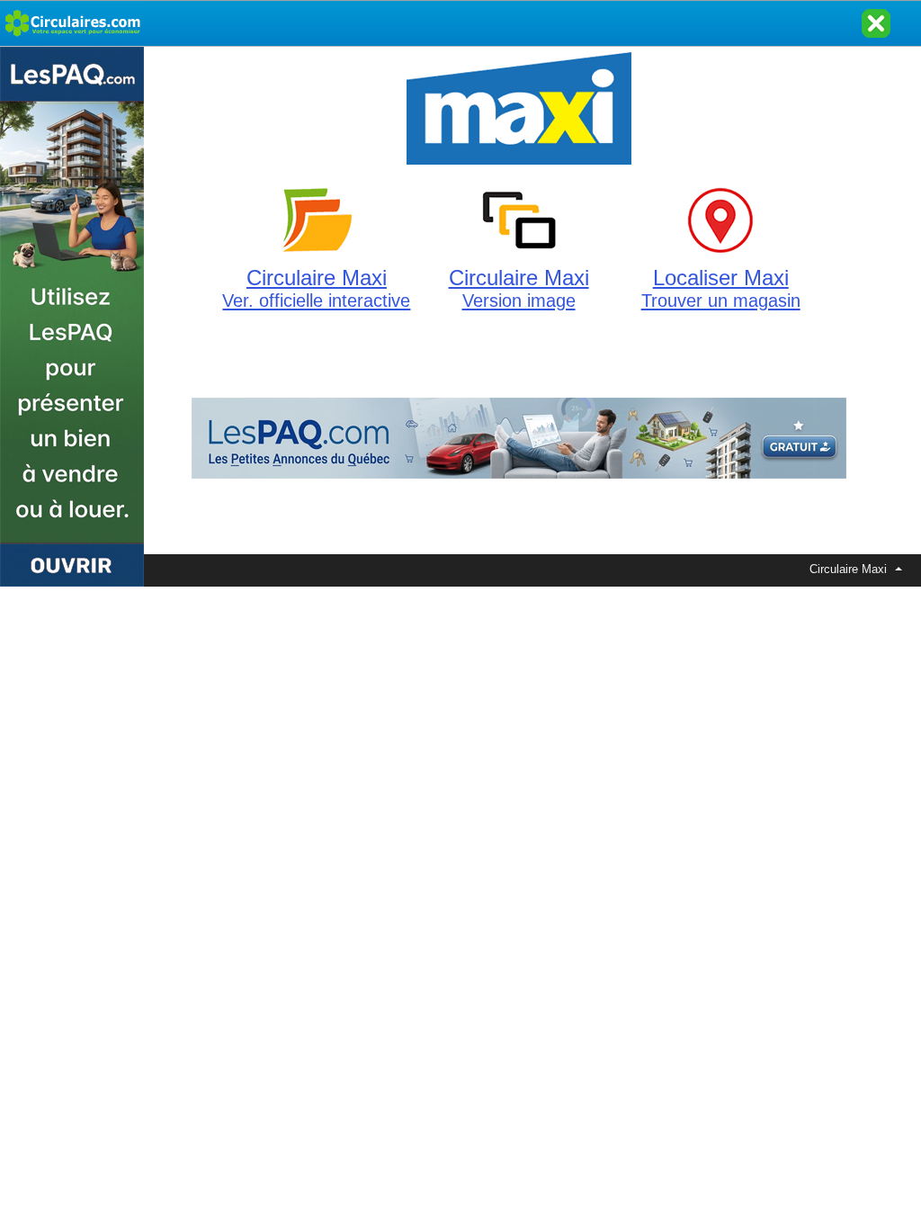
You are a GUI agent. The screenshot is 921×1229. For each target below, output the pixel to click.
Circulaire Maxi (316, 287)
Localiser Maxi (720, 287)
